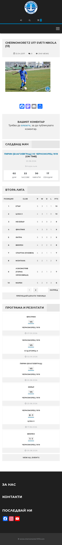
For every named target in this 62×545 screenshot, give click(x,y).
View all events (31, 458)
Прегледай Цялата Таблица (31, 296)
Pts (56, 199)
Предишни (9, 290)
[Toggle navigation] (58, 28)
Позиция (8, 199)
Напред (54, 290)
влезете (25, 125)
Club (25, 199)
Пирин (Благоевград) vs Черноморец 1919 (31, 154)
